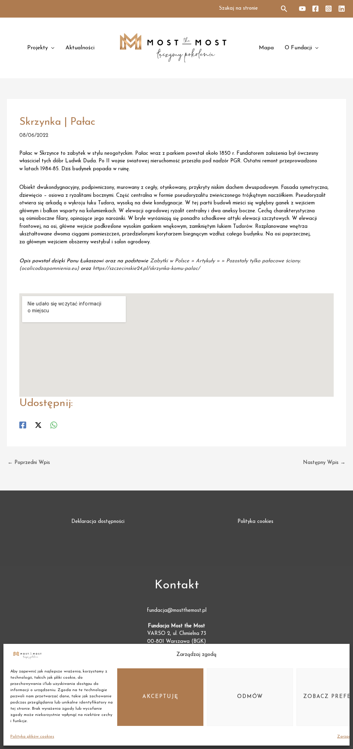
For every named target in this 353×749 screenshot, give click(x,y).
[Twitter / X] (38, 425)
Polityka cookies (255, 521)
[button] (41, 48)
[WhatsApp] (53, 425)
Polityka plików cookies (32, 737)
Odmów (250, 696)
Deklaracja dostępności (97, 521)
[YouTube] (302, 8)
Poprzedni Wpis (29, 462)
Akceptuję (160, 696)
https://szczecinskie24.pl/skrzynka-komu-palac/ (146, 268)
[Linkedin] (341, 8)
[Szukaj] (285, 9)
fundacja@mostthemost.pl (176, 610)
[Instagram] (328, 8)
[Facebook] (315, 8)
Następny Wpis (324, 462)
